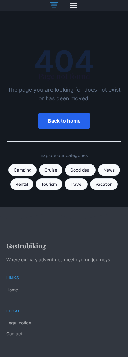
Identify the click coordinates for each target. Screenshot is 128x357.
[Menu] (73, 6)
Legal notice (18, 322)
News (109, 170)
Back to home (64, 121)
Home (12, 289)
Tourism (49, 184)
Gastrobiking (26, 245)
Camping (22, 170)
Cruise (50, 170)
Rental (22, 184)
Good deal (80, 170)
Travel (76, 184)
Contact (14, 333)
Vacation (103, 184)
